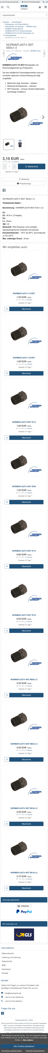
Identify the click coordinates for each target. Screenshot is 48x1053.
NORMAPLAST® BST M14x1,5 (24, 872)
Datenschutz (7, 961)
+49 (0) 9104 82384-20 (14, 997)
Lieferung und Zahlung (11, 957)
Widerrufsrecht (8, 953)
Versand (16, 162)
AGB (4, 965)
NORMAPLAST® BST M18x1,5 (24, 808)
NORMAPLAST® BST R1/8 (24, 615)
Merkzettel (25, 179)
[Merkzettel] (7, 309)
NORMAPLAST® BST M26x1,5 (24, 679)
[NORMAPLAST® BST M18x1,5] (4, 53)
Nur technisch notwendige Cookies (12, 1051)
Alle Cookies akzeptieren (24, 1046)
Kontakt (5, 973)
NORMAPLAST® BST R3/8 (24, 486)
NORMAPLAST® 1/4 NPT (24, 293)
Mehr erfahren (28, 1040)
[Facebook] (3, 1013)
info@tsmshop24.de (13, 993)
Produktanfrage (25, 183)
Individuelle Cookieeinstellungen (35, 1051)
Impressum (6, 969)
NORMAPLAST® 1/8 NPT (24, 357)
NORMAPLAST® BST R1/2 (24, 422)
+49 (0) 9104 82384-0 (13, 1001)
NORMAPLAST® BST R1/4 (24, 550)
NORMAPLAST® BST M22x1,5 (24, 743)
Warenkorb (33, 166)
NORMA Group (35, 51)
